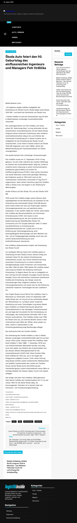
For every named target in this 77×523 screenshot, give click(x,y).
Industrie (38, 421)
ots (10, 417)
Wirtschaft (17, 42)
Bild (20, 421)
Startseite (16, 27)
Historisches (28, 421)
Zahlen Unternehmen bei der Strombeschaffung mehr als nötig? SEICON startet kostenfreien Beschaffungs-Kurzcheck (64, 93)
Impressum (9, 514)
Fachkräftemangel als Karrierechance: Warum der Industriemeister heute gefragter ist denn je (63, 112)
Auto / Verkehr (18, 32)
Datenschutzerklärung (13, 518)
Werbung (9, 511)
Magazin (58, 132)
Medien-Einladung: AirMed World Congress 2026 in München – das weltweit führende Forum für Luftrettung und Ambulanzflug (64, 82)
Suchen (57, 51)
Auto (14, 421)
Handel (15, 37)
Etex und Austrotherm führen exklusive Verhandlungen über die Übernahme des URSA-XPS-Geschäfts (63, 71)
